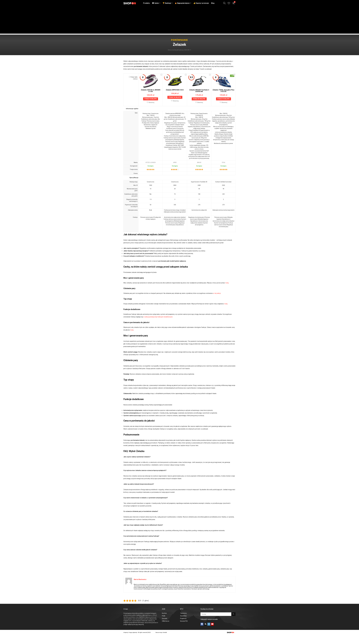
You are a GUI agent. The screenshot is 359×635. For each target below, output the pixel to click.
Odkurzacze (165, 621)
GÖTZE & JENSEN (150, 162)
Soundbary (183, 616)
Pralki (163, 616)
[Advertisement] (179, 20)
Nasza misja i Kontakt (161, 632)
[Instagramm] (208, 624)
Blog (212, 3)
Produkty (146, 3)
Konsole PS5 (184, 621)
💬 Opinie (155, 3)
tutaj (226, 283)
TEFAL (223, 162)
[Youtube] (212, 624)
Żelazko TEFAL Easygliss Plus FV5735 (223, 90)
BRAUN (199, 162)
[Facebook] (201, 624)
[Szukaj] (233, 614)
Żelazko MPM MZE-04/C (175, 90)
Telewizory (183, 613)
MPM (174, 162)
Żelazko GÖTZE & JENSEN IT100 (150, 90)
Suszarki (164, 618)
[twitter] (205, 624)
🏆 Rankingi (167, 3)
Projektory (183, 618)
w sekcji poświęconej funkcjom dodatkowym (158, 317)
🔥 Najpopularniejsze (182, 3)
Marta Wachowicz (140, 579)
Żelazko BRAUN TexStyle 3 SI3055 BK (199, 90)
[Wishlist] (229, 3)
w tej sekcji (217, 293)
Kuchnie (164, 613)
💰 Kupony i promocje (201, 3)
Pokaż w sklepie (150, 99)
